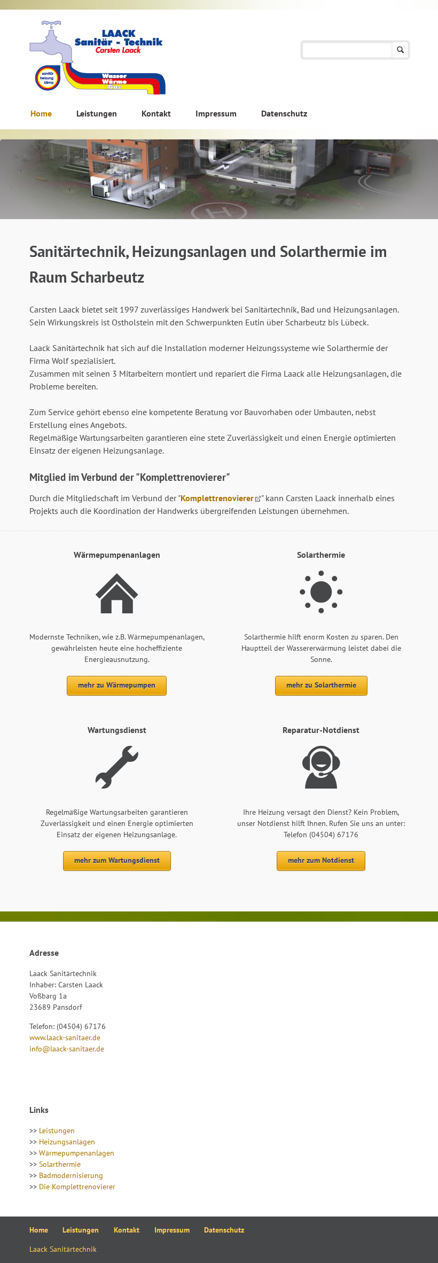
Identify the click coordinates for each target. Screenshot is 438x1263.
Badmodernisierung (71, 1175)
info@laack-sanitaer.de (66, 1049)
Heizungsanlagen (67, 1142)
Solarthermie (60, 1164)
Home (41, 113)
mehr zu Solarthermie (321, 685)
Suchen (400, 50)
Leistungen (96, 113)
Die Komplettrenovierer (77, 1186)
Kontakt (156, 113)
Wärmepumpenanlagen (76, 1153)
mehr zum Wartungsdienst (117, 860)
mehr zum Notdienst (321, 860)
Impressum (216, 113)
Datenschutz (284, 113)
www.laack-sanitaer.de (64, 1037)
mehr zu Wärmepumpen (116, 685)
